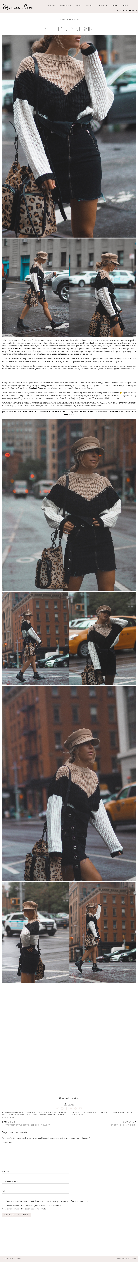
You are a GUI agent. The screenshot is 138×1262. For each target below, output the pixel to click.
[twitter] (118, 10)
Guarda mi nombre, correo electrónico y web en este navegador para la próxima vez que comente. (49, 1201)
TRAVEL (125, 5)
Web (4, 1191)
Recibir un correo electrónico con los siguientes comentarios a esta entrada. (34, 1205)
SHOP (78, 5)
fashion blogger (34, 1112)
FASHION (90, 5)
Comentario (8, 1142)
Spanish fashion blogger (24, 1114)
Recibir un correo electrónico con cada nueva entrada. (25, 1209)
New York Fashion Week (113, 1112)
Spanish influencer (49, 1114)
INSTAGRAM (65, 5)
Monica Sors (18, 7)
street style (66, 1114)
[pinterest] (126, 10)
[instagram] (121, 10)
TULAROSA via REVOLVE (25, 411)
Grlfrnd (48, 1112)
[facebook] (123, 10)
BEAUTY (103, 5)
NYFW (129, 1112)
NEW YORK (8, 1118)
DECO (114, 5)
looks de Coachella (22, 348)
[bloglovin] (133, 10)
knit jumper (60, 1112)
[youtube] (130, 10)
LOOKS (62, 20)
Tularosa (79, 1114)
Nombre (6, 1171)
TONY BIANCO (113, 411)
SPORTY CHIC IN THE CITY (123, 1123)
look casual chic (77, 1112)
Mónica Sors (93, 1112)
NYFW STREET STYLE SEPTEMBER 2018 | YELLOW (26, 1123)
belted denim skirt (14, 1112)
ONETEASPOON (86, 411)
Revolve (6, 1114)
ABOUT (51, 5)
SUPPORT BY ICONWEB (125, 1259)
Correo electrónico (11, 1181)
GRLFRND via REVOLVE (57, 411)
